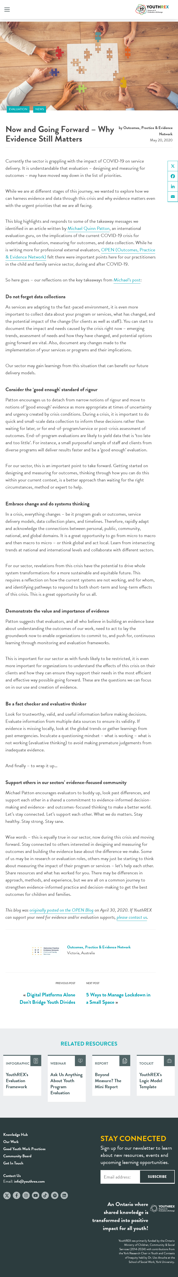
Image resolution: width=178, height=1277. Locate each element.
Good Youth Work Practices (24, 1149)
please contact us (132, 917)
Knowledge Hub (15, 1134)
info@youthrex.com (29, 1181)
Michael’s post (127, 279)
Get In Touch (13, 1163)
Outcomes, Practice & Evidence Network (99, 947)
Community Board (17, 1156)
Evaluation (18, 109)
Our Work (11, 1142)
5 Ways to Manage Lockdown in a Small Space (118, 998)
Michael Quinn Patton (89, 228)
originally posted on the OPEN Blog (62, 910)
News (39, 109)
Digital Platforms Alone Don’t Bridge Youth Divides (47, 998)
